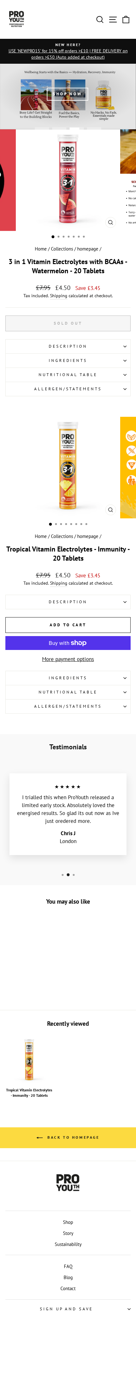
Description (68, 346)
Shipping (58, 295)
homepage (87, 248)
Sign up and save (66, 1309)
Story (68, 1233)
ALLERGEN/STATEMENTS (68, 389)
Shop (68, 1222)
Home (41, 248)
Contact (68, 1288)
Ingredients (68, 360)
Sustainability (68, 1244)
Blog (68, 1277)
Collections (62, 248)
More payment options (68, 659)
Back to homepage (72, 1137)
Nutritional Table (68, 374)
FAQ (68, 1266)
